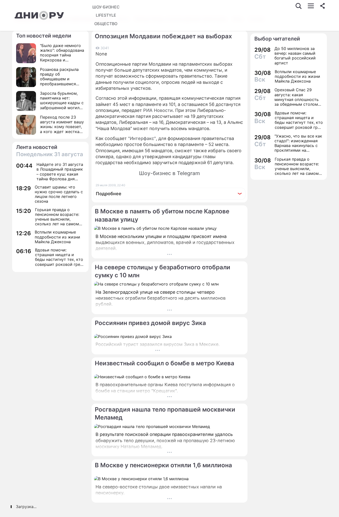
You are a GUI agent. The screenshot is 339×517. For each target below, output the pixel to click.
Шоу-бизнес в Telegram (169, 173)
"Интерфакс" (142, 138)
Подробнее (108, 193)
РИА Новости (158, 110)
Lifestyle (106, 15)
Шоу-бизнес (106, 6)
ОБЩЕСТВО (105, 23)
